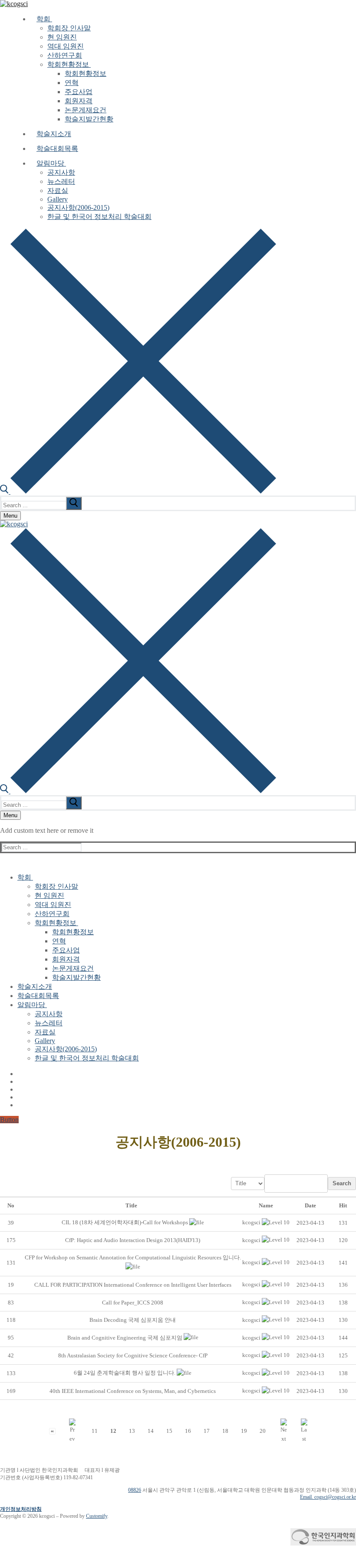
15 (169, 1431)
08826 (134, 1490)
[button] (251, 1222)
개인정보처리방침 (21, 1509)
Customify (96, 1516)
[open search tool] (138, 491)
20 (263, 1431)
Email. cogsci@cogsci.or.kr (328, 1497)
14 (151, 1431)
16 (188, 1431)
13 (132, 1431)
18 (225, 1431)
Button (9, 1119)
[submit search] (74, 503)
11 (95, 1431)
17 (207, 1431)
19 (244, 1431)
